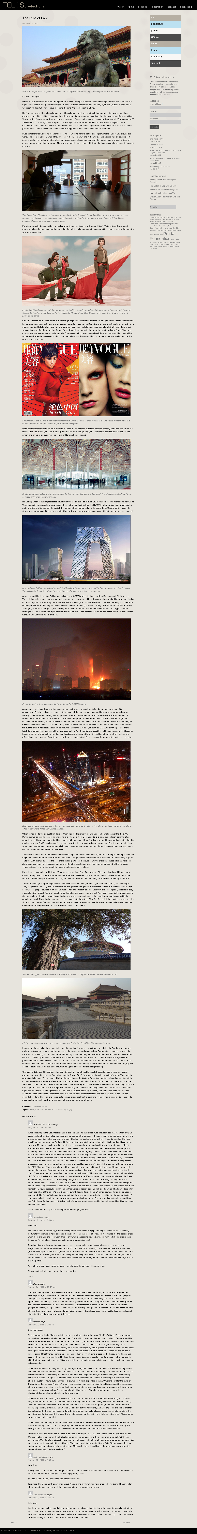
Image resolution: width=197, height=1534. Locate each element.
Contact (172, 7)
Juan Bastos (39, 1217)
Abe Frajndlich (39, 1494)
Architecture (157, 24)
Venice (12, 1522)
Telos (165, 242)
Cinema (155, 37)
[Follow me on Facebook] (193, 1531)
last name (154, 119)
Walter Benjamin (163, 246)
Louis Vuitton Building (164, 230)
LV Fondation (176, 230)
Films (131, 7)
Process (142, 7)
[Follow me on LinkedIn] (195, 1531)
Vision (121, 7)
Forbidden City (41, 1110)
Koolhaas (153, 230)
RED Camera (175, 239)
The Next (127, 1522)
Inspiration (157, 7)
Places (44, 1106)
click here (39, 122)
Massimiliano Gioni (156, 234)
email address (156, 104)
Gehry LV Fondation (170, 226)
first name (154, 111)
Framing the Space (172, 224)
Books (154, 43)
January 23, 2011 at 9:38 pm (41, 1325)
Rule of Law (52, 1110)
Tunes (154, 50)
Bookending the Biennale (160, 167)
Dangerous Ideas (156, 145)
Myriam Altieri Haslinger (159, 197)
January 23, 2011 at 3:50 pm (41, 1460)
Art (152, 17)
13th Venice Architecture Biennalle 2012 (163, 217)
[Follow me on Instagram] (192, 1531)
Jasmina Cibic (174, 228)
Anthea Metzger (40, 1457)
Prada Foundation (162, 236)
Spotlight (155, 63)
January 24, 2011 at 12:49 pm (42, 1287)
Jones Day (62, 1110)
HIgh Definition (164, 228)
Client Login (186, 7)
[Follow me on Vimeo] (190, 1531)
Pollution (30, 1110)
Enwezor (161, 224)
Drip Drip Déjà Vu (157, 139)
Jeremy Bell (155, 180)
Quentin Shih (28, 313)
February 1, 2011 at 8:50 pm (41, 1220)
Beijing (69, 1110)
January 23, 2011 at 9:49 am (41, 1498)
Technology (156, 56)
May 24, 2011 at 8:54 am (39, 1127)
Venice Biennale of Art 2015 (164, 244)
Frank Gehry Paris (156, 226)
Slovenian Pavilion (156, 242)
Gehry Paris (154, 228)
